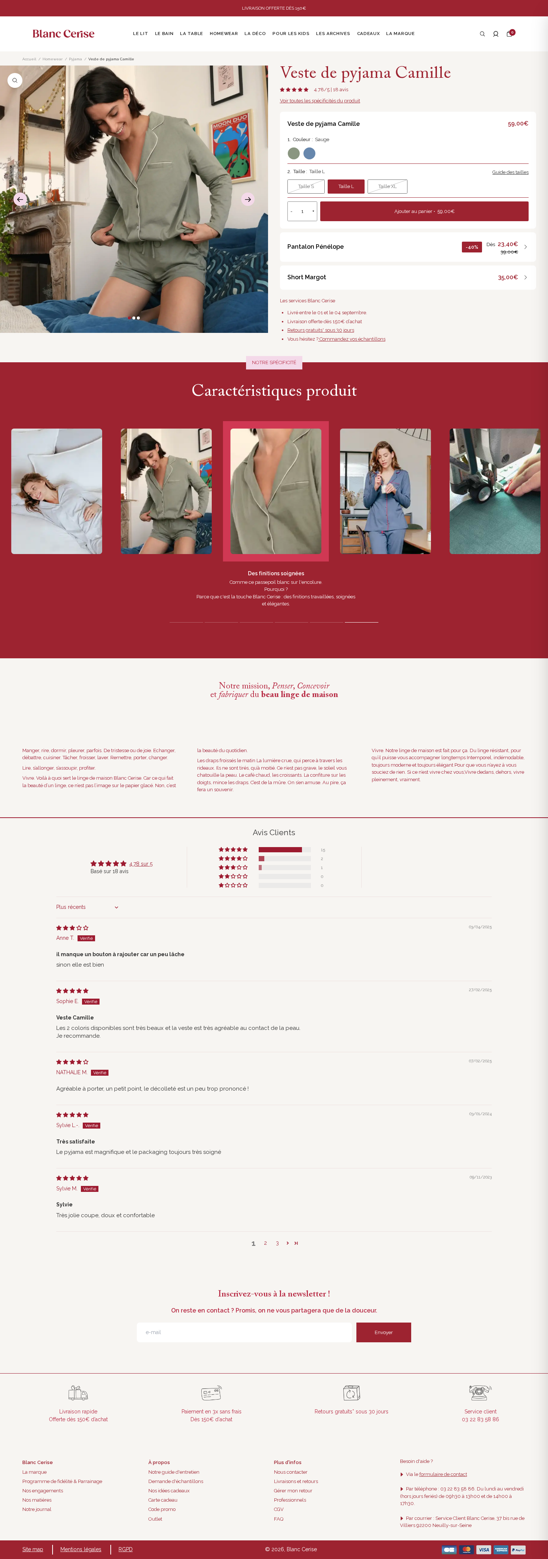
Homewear (52, 59)
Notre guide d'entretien (173, 1472)
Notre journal (36, 1509)
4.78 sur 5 (140, 864)
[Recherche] (482, 34)
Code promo (162, 1509)
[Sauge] (293, 153)
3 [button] (277, 1243)
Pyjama (75, 59)
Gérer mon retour (293, 1490)
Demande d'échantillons (175, 1481)
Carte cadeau (162, 1500)
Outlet (155, 1519)
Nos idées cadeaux (169, 1490)
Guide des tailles (510, 172)
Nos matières (36, 1500)
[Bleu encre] (309, 153)
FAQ (278, 1519)
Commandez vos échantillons (351, 339)
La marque (34, 1472)
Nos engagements (42, 1490)
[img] (72, 928)
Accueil (29, 59)
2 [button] (265, 1243)
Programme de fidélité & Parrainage (62, 1481)
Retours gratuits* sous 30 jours (320, 330)
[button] (509, 34)
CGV (279, 1509)
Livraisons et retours (296, 1481)
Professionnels (290, 1500)
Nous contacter (291, 1472)
